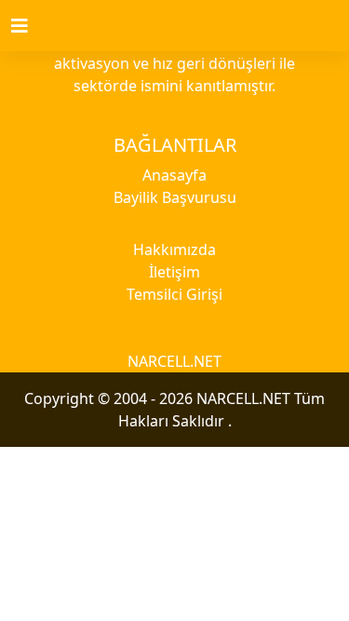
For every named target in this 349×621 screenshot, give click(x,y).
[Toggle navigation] (30, 26)
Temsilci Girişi (174, 294)
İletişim (174, 272)
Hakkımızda (174, 249)
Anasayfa (174, 175)
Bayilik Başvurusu (175, 197)
